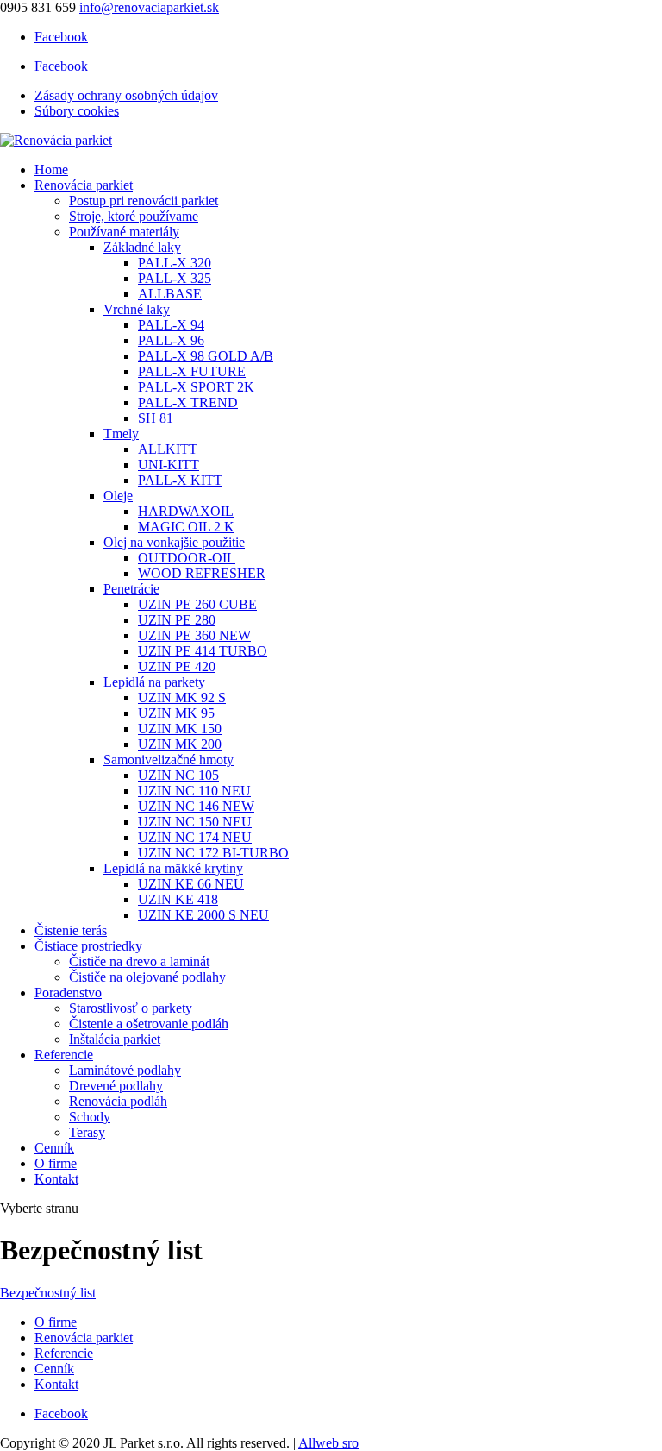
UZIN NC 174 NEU (195, 837)
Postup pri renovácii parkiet (143, 200)
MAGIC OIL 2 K (186, 526)
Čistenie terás (70, 930)
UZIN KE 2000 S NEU (203, 915)
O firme (55, 1163)
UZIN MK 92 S (182, 697)
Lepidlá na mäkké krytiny (173, 868)
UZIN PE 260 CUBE (197, 604)
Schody (89, 1116)
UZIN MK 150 (180, 728)
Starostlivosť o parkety (130, 1008)
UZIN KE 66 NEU (191, 883)
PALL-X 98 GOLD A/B (205, 356)
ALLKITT (167, 449)
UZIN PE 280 (176, 619)
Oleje (118, 495)
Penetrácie (131, 588)
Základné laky (142, 247)
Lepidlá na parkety (154, 682)
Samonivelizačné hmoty (168, 759)
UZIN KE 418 (178, 899)
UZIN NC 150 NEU (195, 821)
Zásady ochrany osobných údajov (126, 95)
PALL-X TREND (188, 402)
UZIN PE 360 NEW (194, 635)
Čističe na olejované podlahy (147, 977)
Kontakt (56, 1178)
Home (51, 169)
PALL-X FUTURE (192, 371)
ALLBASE (170, 293)
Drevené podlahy (116, 1085)
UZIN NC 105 (178, 775)
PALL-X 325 (174, 278)
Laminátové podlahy (125, 1070)
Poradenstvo (68, 992)
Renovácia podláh (118, 1101)
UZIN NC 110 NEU (194, 790)
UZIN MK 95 (176, 713)
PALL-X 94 (171, 324)
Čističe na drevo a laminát (139, 961)
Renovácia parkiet (83, 185)
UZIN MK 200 (180, 744)
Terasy (87, 1132)
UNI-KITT (168, 464)
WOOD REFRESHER (201, 573)
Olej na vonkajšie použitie (174, 542)
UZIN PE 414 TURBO (202, 651)
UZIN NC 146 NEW (196, 806)
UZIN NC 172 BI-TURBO (213, 852)
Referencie (63, 1054)
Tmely (121, 433)
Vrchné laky (136, 309)
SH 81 (155, 418)
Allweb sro (328, 1442)
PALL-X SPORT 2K (196, 387)
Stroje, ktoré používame (133, 216)
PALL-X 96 (171, 340)
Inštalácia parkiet (114, 1039)
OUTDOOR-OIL (186, 557)
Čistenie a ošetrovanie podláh (148, 1023)
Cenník (54, 1147)
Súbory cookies (76, 111)
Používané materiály (124, 231)
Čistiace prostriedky (88, 946)
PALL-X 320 (174, 262)
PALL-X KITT (180, 480)
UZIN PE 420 (176, 666)
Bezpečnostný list (48, 1292)
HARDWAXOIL (186, 511)
